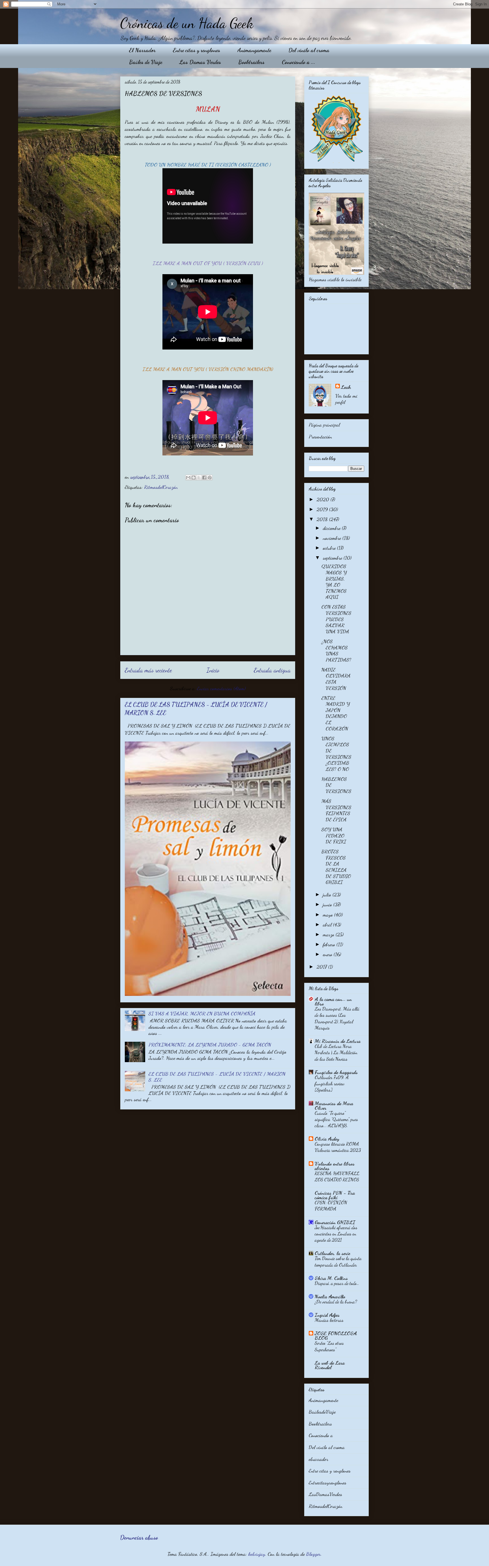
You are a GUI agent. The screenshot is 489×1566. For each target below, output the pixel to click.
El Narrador (142, 50)
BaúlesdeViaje (322, 1412)
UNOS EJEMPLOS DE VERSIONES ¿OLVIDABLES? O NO (336, 753)
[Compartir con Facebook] (204, 477)
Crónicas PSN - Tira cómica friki (335, 1195)
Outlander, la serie (332, 1253)
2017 (322, 967)
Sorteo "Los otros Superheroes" (329, 1346)
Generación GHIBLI (335, 1222)
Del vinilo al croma (308, 50)
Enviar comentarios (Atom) (221, 688)
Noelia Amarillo (330, 1296)
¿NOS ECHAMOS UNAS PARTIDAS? (336, 650)
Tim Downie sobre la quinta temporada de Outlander (338, 1261)
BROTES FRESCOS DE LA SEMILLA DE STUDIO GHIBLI (336, 866)
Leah (346, 387)
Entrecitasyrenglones (327, 1482)
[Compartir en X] (199, 477)
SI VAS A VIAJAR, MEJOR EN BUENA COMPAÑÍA (202, 1013)
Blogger (313, 1554)
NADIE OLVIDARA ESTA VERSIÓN (336, 678)
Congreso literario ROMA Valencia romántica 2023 (338, 1147)
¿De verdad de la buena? (336, 1302)
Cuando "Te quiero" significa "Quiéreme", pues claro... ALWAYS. (336, 1119)
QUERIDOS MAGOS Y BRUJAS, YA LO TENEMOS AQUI (334, 581)
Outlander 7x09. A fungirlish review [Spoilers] (332, 1083)
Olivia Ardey (327, 1138)
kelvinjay (256, 1554)
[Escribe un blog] (193, 477)
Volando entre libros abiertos (335, 1165)
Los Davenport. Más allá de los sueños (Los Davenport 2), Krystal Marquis (337, 1018)
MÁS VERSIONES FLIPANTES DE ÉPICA (336, 810)
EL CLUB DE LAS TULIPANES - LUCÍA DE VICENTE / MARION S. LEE (217, 1077)
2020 (324, 499)
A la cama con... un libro (333, 1001)
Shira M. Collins (331, 1278)
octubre (330, 548)
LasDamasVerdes (325, 1494)
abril (328, 924)
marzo (329, 934)
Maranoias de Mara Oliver (334, 1105)
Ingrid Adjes (327, 1315)
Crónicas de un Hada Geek (186, 23)
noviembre (332, 538)
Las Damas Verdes (200, 62)
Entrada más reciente (148, 670)
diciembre (332, 528)
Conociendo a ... (298, 62)
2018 (323, 519)
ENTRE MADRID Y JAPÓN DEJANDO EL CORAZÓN (335, 713)
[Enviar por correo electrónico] (188, 477)
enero (328, 954)
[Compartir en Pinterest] (210, 477)
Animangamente (254, 50)
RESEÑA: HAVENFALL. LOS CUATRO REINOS (337, 1176)
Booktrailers (251, 62)
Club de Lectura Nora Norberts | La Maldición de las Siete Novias (336, 1052)
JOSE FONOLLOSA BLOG (336, 1335)
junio (328, 904)
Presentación (320, 436)
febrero (329, 944)
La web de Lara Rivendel (330, 1365)
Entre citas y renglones (196, 50)
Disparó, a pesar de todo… (337, 1283)
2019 (323, 509)
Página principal (324, 424)
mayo (328, 914)
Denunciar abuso (139, 1537)
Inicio (213, 670)
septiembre (333, 558)
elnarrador (318, 1459)
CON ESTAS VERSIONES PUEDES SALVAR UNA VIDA (336, 619)
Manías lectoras (329, 1320)
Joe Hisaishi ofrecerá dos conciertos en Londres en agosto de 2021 (336, 1233)
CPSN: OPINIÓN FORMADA (331, 1205)
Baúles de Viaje (145, 62)
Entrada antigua (272, 670)
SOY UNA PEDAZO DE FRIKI (333, 835)
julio (328, 894)
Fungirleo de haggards (336, 1072)
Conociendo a (321, 1435)
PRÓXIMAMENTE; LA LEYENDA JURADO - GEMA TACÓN (210, 1044)
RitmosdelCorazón (161, 487)
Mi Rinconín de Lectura (338, 1041)
